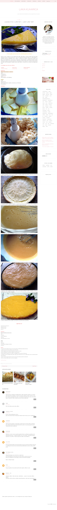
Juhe (43, 101)
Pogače (48, 110)
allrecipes (43, 65)
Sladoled (50, 116)
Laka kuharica (28, 9)
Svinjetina (50, 120)
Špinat (47, 126)
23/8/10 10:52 (8, 412)
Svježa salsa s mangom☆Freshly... (28, 384)
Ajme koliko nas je (45, 91)
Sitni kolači (46, 116)
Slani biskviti (48, 117)
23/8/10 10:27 (8, 404)
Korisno (39, 1)
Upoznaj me (29, 1)
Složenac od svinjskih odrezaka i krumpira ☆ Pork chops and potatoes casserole (47, 141)
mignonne (8, 431)
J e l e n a (8, 441)
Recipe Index (24, 1)
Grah (43, 97)
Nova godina (44, 166)
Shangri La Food (9, 411)
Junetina (46, 101)
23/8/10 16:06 (8, 432)
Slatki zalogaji (8, 363)
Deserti (51, 94)
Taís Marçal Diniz (9, 452)
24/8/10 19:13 (8, 453)
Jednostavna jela (50, 100)
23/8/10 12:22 (8, 422)
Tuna (46, 123)
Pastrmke (47, 107)
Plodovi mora (44, 110)
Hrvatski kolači (45, 100)
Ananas (49, 91)
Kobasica (50, 101)
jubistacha (8, 391)
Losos (43, 104)
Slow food (44, 120)
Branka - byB (8, 473)
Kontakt (43, 1)
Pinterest (43, 67)
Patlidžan (51, 107)
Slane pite (44, 117)
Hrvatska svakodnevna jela (46, 98)
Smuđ (47, 120)
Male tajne (50, 104)
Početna (11, 1)
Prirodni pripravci (50, 113)
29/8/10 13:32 (8, 474)
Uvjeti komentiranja (3, 360)
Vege (48, 123)
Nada (7, 403)
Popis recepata (17, 1)
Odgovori (35, 399)
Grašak (46, 97)
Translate (49, 54)
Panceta (44, 107)
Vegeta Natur (52, 123)
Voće (11, 363)
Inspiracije (34, 1)
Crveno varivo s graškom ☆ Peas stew (47, 146)
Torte (43, 123)
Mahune (46, 104)
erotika (51, 166)
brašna (4, 76)
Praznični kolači (45, 113)
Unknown (8, 420)
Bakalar (44, 94)
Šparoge (44, 126)
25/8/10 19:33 (8, 466)
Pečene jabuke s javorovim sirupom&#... (18, 384)
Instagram (43, 63)
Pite (19, 19)
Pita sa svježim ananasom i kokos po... (7, 384)
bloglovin (43, 70)
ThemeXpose (54, 504)
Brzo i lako (47, 94)
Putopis (48, 166)
